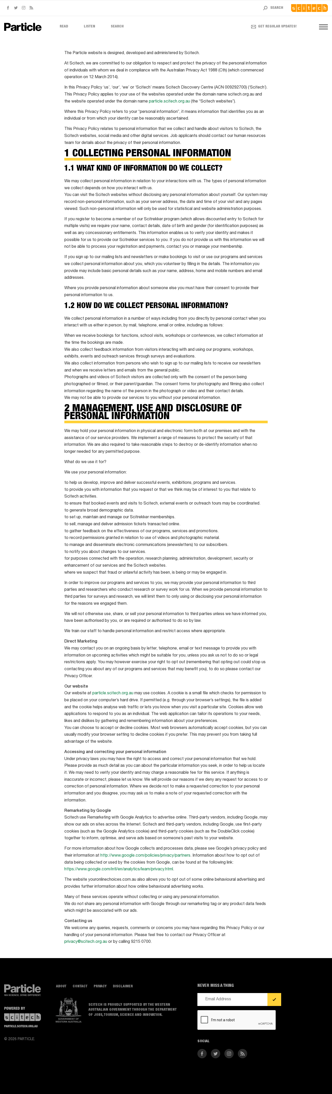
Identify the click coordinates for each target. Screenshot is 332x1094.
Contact (80, 986)
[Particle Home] (23, 27)
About (61, 986)
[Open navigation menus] (323, 27)
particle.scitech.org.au (169, 102)
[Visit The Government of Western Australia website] (68, 1010)
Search (117, 26)
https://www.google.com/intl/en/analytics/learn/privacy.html (118, 869)
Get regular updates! (277, 26)
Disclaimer (123, 986)
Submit (274, 999)
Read (64, 26)
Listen (89, 26)
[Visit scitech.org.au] (309, 8)
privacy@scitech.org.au (85, 942)
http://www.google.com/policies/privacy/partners (145, 856)
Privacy (100, 986)
